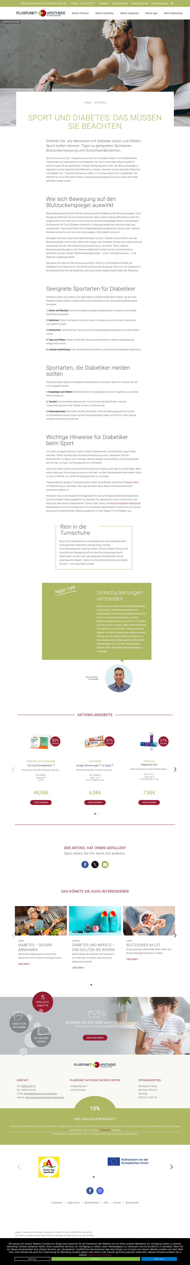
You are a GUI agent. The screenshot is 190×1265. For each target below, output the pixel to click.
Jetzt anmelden (95, 1037)
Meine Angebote (129, 13)
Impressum (56, 1202)
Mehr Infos (159, 1259)
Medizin (76, 941)
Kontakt (117, 1202)
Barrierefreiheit (92, 1202)
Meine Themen (80, 13)
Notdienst (104, 3)
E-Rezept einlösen (139, 3)
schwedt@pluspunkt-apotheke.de (40, 1093)
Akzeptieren (95, 1259)
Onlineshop (105, 1130)
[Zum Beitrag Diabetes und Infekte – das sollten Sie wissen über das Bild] (95, 920)
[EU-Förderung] (129, 1161)
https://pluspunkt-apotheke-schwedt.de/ (44, 1097)
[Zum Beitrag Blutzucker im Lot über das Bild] (149, 920)
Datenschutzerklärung (99, 1254)
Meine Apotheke (104, 13)
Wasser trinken (131, 482)
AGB (106, 1202)
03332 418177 (87, 3)
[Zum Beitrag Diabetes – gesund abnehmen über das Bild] (41, 920)
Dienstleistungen (159, 3)
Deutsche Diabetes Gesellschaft (124, 503)
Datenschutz (73, 1202)
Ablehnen (32, 1259)
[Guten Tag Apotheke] (49, 1167)
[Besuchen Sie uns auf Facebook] (90, 1190)
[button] (176, 767)
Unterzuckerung (92, 228)
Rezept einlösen (120, 3)
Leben (87, 102)
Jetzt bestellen (41, 802)
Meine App (151, 13)
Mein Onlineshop (173, 13)
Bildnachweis (132, 1202)
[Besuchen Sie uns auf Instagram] (100, 1190)
